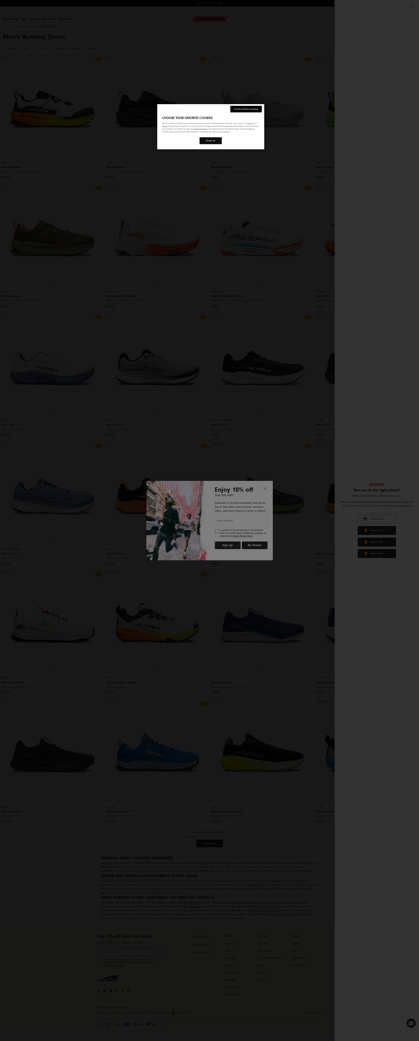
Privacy (250, 123)
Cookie (165, 126)
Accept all (210, 141)
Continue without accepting (246, 109)
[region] (210, 126)
